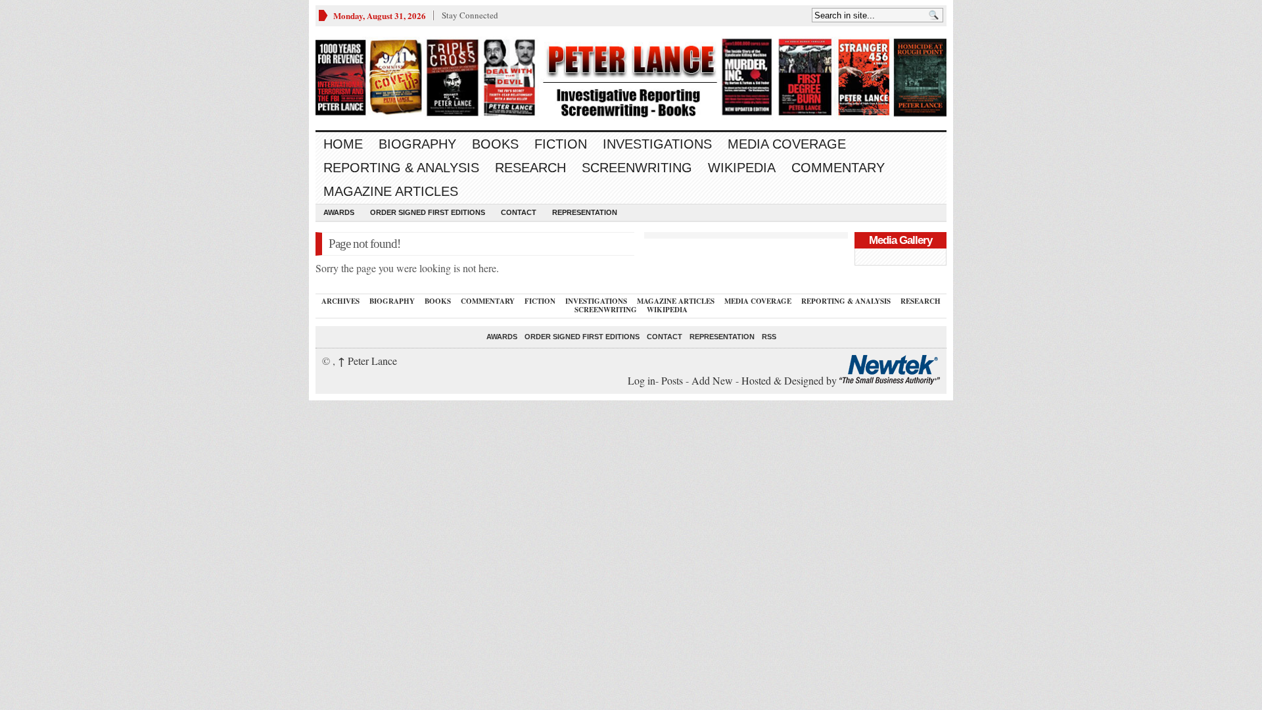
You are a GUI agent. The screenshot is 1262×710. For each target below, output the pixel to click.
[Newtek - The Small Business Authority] (889, 380)
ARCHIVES (340, 301)
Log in (641, 380)
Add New (712, 380)
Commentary (838, 167)
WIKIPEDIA (742, 167)
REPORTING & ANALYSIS (401, 167)
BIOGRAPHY (417, 144)
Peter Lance (367, 360)
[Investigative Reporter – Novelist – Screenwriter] (631, 78)
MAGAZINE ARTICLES (390, 191)
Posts (672, 380)
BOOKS (495, 144)
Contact (518, 212)
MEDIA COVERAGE (787, 144)
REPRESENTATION (584, 212)
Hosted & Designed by (790, 380)
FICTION (560, 144)
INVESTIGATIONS (657, 144)
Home (343, 144)
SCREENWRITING (637, 167)
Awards (338, 212)
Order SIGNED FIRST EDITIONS (427, 212)
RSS (769, 337)
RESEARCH (530, 167)
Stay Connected (470, 15)
